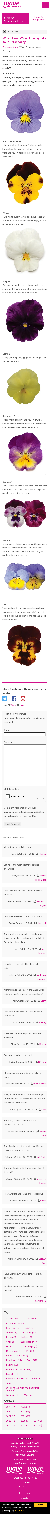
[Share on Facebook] (14, 699)
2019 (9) (25, 1420)
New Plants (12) (14, 1360)
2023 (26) (25, 1411)
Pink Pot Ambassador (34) (18, 1369)
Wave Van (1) (29, 1395)
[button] (45, 5)
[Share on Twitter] (4, 699)
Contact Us (25, 1486)
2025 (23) (25, 1407)
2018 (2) (38, 1420)
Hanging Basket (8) (28, 1341)
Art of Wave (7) (13, 1318)
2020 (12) (11, 1420)
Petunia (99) (12, 1364)
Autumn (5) (31, 1318)
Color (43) (29, 1328)
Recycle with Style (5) (16, 1378)
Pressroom (25, 1482)
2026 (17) (11, 1407)
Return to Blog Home (38, 18)
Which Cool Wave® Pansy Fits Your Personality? (24, 40)
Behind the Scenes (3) (16, 1323)
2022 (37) (11, 1416)
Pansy (23, 705)
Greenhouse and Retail (25, 1477)
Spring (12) (11, 1383)
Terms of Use (25, 1498)
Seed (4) (36, 1378)
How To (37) (12, 1346)
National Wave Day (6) (17, 1355)
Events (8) (11, 1337)
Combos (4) (11, 1332)
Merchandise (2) (13, 1351)
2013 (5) (25, 1425)
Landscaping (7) (30, 1346)
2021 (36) (25, 1416)
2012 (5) (38, 1425)
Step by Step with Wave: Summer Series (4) (22, 1389)
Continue (41, 1505)
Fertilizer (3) (27, 1337)
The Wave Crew (10, 47)
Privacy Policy (25, 1493)
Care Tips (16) (13, 1328)
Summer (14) (12, 1395)
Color (13, 705)
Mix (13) (30, 1351)
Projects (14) (12, 1374)
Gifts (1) (10, 1341)
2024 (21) (11, 1411)
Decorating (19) (29, 1332)
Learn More (20, 1511)
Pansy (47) (32, 1360)
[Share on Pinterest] (23, 699)
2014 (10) (11, 1425)
